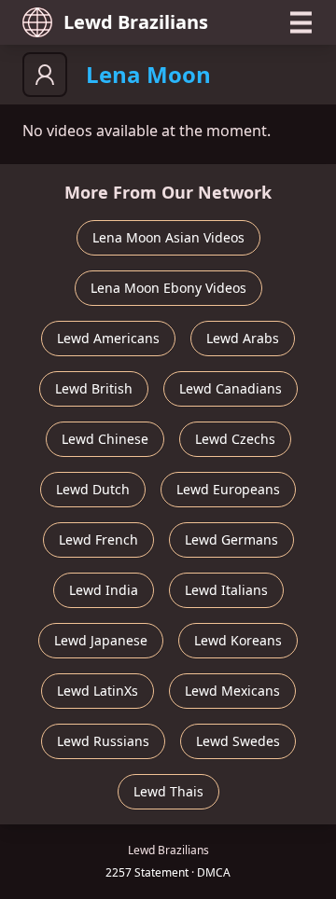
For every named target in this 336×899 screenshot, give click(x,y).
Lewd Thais (168, 791)
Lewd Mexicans (232, 690)
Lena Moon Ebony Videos (168, 288)
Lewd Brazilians (135, 22)
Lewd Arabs (242, 338)
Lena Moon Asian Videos (168, 237)
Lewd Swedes (238, 741)
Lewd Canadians (230, 388)
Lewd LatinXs (97, 690)
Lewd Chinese (105, 439)
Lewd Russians (103, 741)
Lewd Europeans (228, 489)
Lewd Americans (108, 338)
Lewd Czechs (235, 439)
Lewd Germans (231, 539)
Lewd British (94, 388)
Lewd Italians (226, 590)
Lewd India (103, 590)
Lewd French (98, 539)
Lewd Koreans (238, 640)
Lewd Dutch (93, 489)
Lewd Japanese (100, 640)
